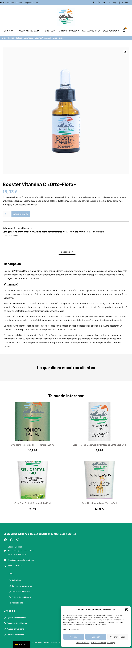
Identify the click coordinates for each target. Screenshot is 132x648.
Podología (74, 31)
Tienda (11, 38)
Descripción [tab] (67, 251)
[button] (127, 609)
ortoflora (100, 231)
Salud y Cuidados (111, 31)
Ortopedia (8, 31)
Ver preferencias (117, 636)
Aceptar (73, 636)
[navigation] (21, 644)
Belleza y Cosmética (91, 31)
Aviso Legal (111, 643)
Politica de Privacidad (98, 643)
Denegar (96, 636)
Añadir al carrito (20, 214)
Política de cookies (82, 643)
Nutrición (62, 31)
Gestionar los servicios (71, 629)
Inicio (4, 38)
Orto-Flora (50, 31)
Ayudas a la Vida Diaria (29, 31)
